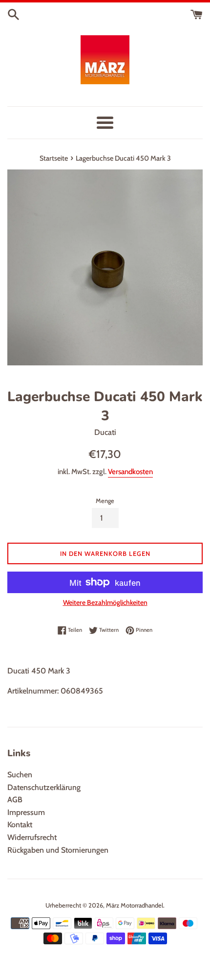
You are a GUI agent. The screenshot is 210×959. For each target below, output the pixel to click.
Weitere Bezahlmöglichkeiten (105, 602)
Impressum (26, 812)
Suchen (19, 774)
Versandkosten (130, 471)
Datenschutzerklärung (44, 787)
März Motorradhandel (134, 905)
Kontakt (19, 824)
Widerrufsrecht (32, 837)
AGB (14, 799)
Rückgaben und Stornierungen (57, 850)
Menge (105, 500)
